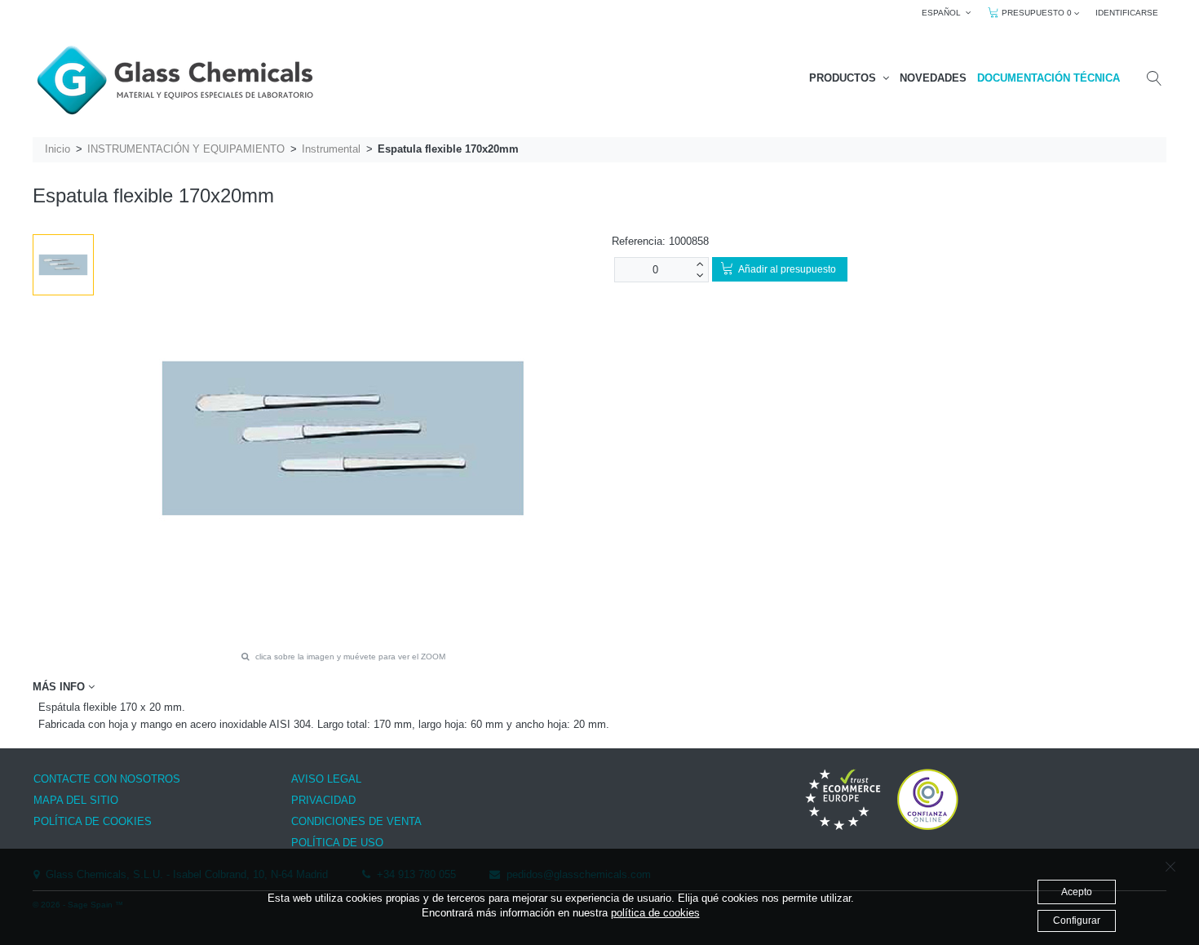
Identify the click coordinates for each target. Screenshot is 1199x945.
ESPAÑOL (944, 12)
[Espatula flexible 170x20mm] (63, 264)
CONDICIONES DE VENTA (356, 821)
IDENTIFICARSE (1126, 12)
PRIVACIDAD (323, 800)
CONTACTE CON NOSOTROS (106, 779)
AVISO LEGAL (326, 779)
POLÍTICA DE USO (337, 842)
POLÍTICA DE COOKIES (92, 821)
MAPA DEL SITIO (75, 800)
